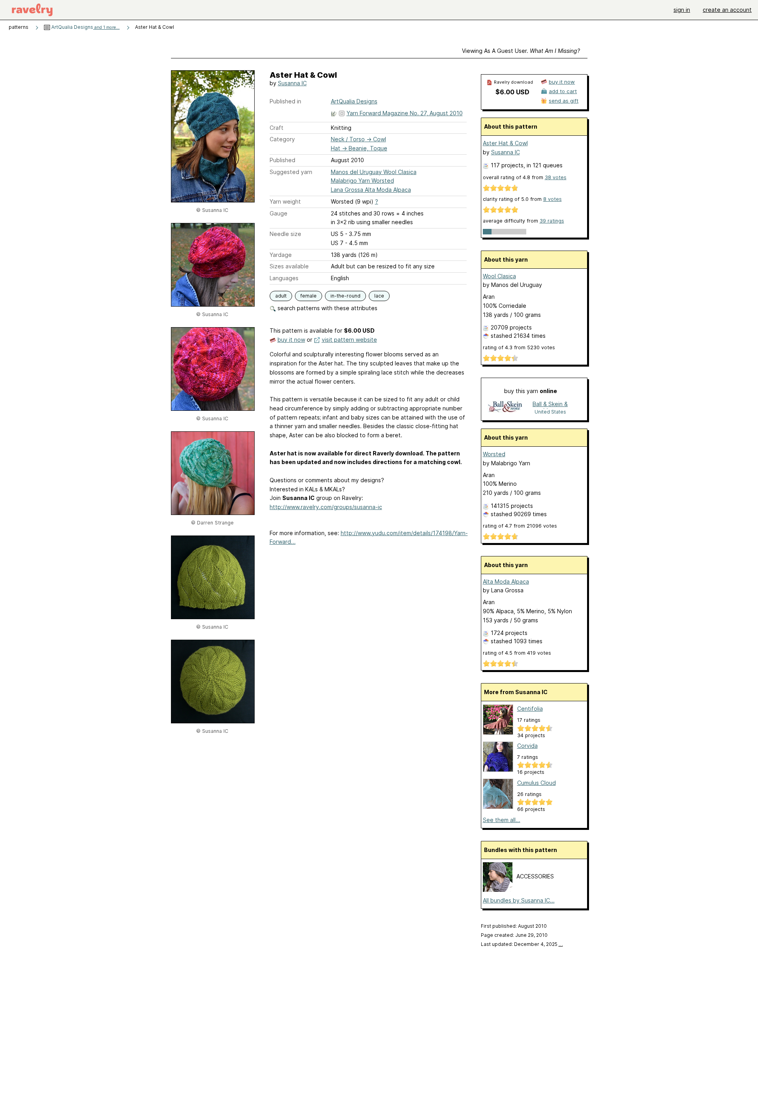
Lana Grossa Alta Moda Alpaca (371, 189)
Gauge (278, 213)
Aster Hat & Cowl (505, 143)
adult (281, 296)
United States (550, 412)
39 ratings (552, 221)
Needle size (285, 233)
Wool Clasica (499, 276)
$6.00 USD (512, 92)
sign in (682, 9)
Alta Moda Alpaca (506, 581)
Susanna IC (292, 83)
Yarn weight (285, 201)
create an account (727, 9)
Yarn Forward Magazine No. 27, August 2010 (405, 113)
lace (379, 296)
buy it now (291, 339)
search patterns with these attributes (326, 308)
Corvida (527, 745)
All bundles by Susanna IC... (519, 900)
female (308, 296)
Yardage (281, 254)
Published (282, 160)
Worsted (494, 454)
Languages (284, 278)
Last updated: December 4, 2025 (522, 944)
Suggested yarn (291, 172)
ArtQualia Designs (85, 27)
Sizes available (289, 266)
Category (282, 139)
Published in (285, 101)
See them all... (501, 819)
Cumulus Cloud (536, 782)
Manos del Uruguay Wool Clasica (374, 172)
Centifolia (530, 708)
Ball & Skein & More (550, 405)
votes (556, 177)
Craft (276, 127)
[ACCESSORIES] (497, 889)
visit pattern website (349, 339)
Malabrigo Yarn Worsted (362, 180)
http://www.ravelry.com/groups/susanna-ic (326, 507)
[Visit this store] (505, 407)
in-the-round (345, 296)
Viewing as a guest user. (521, 50)
